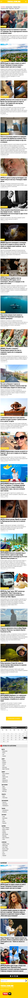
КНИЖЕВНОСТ (4, 207)
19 (15, 737)
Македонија (4, 751)
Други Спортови (5, 769)
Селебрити (4, 789)
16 (3, 737)
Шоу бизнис (5, 784)
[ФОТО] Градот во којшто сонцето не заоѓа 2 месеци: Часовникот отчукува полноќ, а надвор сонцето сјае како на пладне (13, 65)
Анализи (4, 756)
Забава (3, 808)
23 (3, 739)
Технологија (4, 797)
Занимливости (5, 805)
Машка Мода (5, 845)
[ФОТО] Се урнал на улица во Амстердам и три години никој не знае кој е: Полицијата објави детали (13, 179)
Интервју (4, 814)
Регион (3, 752)
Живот (3, 772)
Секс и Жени (4, 847)
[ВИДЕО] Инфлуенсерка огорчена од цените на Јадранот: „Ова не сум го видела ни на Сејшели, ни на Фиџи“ (13, 453)
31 (7, 741)
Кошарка (4, 762)
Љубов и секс (5, 777)
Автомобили (5, 800)
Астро (3, 839)
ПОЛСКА (2, 625)
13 (19, 735)
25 (11, 739)
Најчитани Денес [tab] (9, 7)
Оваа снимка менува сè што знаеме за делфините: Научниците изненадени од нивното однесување (11, 316)
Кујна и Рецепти (5, 837)
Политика (4, 823)
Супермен (4, 842)
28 (22, 739)
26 (15, 739)
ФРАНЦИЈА (3, 516)
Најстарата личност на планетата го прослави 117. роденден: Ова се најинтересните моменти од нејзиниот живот (13, 31)
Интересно (4, 812)
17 (7, 737)
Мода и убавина (5, 773)
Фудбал (4, 760)
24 (7, 739)
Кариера (4, 832)
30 (3, 741)
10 (7, 735)
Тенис (3, 765)
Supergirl (4, 855)
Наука (3, 796)
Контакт (11, 983)
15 (26, 735)
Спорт (3, 759)
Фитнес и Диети (5, 829)
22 (26, 737)
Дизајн (3, 775)
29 (26, 739)
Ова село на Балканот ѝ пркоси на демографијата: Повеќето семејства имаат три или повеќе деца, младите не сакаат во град (13, 386)
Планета (4, 794)
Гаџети (3, 854)
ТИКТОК (2, 345)
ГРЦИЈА (2, 239)
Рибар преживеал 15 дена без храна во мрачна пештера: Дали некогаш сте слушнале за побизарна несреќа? (13, 665)
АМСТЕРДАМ (4, 174)
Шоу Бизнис (4, 818)
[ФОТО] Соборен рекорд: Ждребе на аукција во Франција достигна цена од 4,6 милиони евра (13, 521)
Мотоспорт (4, 767)
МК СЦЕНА (3, 962)
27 (19, 739)
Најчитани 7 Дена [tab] (16, 7)
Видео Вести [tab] (11, 8)
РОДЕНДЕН (3, 26)
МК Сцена (4, 791)
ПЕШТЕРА (3, 660)
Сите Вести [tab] (3, 7)
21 (22, 737)
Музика (3, 788)
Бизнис (3, 821)
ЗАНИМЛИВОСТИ (4, 60)
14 (22, 735)
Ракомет (4, 764)
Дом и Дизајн (5, 834)
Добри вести (5, 782)
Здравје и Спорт (5, 844)
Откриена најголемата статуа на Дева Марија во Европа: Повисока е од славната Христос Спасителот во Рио (13, 630)
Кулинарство (5, 780)
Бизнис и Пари (5, 849)
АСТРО (2, 414)
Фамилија (4, 836)
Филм (3, 786)
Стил (3, 819)
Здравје (4, 778)
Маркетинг (7, 983)
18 (11, 737)
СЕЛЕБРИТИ (3, 907)
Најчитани (3, 863)
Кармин (4, 826)
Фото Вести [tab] (17, 8)
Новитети (4, 802)
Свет (3, 754)
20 (19, 737)
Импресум (2, 983)
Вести (3, 749)
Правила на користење (4, 989)
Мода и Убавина (5, 827)
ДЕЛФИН (3, 312)
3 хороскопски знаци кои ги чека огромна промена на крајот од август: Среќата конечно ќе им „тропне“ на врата (13, 419)
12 (15, 735)
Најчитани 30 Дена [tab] (4, 8)
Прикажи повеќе (14, 718)
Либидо (4, 831)
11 (11, 735)
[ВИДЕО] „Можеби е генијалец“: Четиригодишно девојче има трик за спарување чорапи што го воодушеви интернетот (11, 351)
